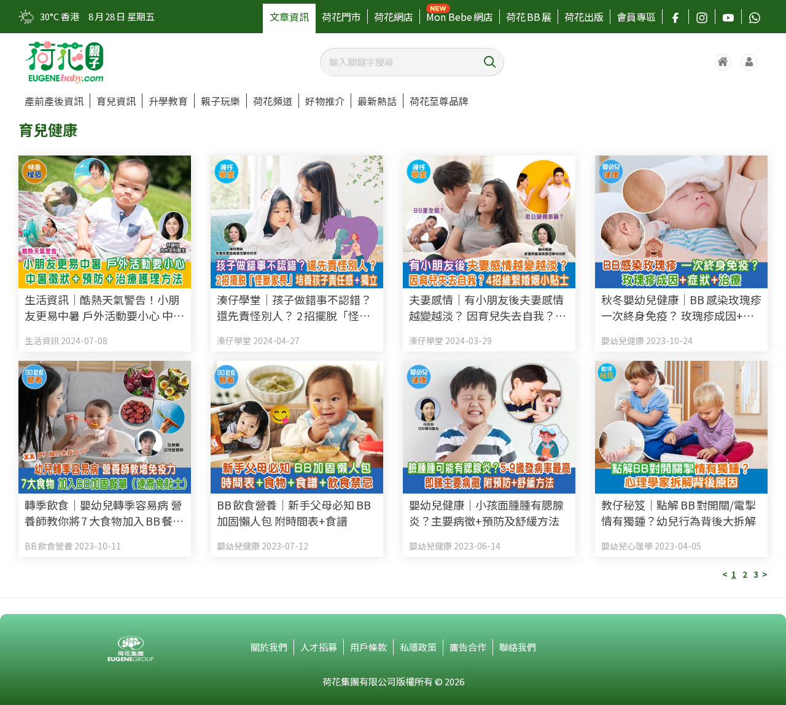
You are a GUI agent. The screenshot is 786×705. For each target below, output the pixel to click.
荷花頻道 (272, 100)
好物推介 (324, 100)
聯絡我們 (517, 646)
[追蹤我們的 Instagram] (702, 16)
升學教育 (168, 100)
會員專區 (636, 16)
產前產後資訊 (54, 100)
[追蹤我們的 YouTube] (728, 16)
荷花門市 (341, 16)
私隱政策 (418, 646)
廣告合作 (467, 646)
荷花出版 (584, 16)
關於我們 (269, 646)
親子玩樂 (220, 100)
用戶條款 (368, 646)
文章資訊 (289, 16)
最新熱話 (377, 100)
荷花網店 (393, 16)
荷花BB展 (528, 16)
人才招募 (318, 646)
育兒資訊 (116, 100)
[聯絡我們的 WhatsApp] (755, 16)
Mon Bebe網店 (459, 16)
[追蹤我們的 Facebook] (675, 16)
